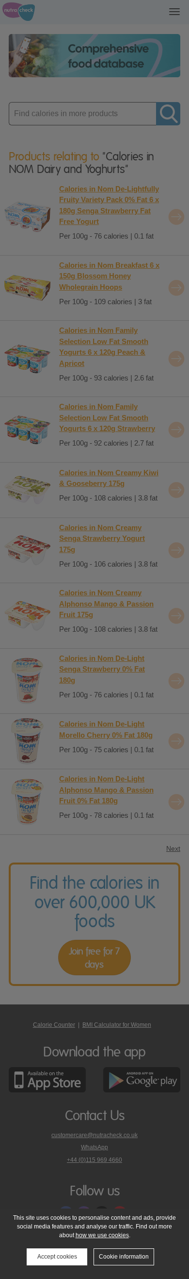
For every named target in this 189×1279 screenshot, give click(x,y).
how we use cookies (102, 1235)
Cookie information (124, 1256)
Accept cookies (57, 1256)
